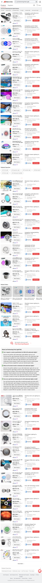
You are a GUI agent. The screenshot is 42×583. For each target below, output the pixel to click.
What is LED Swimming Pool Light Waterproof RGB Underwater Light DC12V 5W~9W (17, 299)
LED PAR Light (33, 173)
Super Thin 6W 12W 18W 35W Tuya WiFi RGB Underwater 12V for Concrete (18, 194)
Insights (21, 576)
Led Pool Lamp (25, 571)
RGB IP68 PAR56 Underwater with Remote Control (17, 116)
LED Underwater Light (34, 170)
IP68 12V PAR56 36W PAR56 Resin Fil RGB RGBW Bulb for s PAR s (18, 512)
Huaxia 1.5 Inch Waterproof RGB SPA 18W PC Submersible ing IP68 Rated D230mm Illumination (18, 303)
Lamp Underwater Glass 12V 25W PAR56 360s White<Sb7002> (18, 78)
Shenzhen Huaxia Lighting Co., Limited (32, 52)
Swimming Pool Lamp (6, 571)
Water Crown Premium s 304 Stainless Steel (18, 409)
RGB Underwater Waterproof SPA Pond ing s (18, 499)
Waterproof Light (8, 10)
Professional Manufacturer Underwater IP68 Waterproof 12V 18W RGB (18, 233)
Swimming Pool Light (35, 10)
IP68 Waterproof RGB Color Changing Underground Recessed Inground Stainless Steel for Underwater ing (17, 447)
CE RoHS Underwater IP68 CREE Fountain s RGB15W (18, 271)
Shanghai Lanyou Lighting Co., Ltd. (32, 499)
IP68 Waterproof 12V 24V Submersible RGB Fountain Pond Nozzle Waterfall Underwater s (18, 220)
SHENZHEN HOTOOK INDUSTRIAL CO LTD (30, 246)
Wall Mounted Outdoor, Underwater (18, 142)
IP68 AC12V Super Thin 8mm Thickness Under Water (17, 52)
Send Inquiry (17, 20)
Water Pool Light (12, 173)
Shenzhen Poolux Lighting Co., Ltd (32, 181)
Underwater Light (27, 10)
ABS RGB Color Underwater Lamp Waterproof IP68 (17, 316)
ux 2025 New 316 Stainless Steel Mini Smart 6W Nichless (18, 207)
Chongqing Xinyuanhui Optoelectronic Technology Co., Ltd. (32, 221)
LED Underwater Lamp (14, 170)
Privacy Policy (24, 578)
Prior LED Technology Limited (32, 485)
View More (20, 563)
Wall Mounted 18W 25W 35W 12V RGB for (18, 90)
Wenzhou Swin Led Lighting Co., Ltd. (32, 396)
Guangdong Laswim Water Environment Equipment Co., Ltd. (31, 27)
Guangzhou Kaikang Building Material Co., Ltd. (32, 103)
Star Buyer (32, 574)
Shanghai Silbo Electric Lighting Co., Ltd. (32, 78)
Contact (30, 578)
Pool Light (21, 10)
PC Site (37, 574)
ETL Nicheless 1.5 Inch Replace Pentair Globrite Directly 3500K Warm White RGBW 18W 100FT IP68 (18, 13)
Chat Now (29, 20)
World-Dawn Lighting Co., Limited (31, 435)
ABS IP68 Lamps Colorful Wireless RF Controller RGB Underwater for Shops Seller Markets (18, 550)
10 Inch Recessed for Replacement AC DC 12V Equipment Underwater (18, 258)
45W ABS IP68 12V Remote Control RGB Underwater (17, 129)
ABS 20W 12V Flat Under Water (18, 524)
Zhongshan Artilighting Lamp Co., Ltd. (32, 422)
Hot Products (6, 574)
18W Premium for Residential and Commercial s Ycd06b (18, 396)
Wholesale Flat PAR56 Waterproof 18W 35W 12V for (18, 65)
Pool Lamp (31, 571)
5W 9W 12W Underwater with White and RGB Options (18, 39)
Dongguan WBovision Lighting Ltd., (32, 271)
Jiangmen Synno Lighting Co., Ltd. (32, 316)
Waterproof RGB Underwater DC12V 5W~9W (18, 26)
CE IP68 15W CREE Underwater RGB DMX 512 (17, 460)
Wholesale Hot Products (24, 574)
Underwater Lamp (16, 571)
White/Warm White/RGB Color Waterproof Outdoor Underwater (18, 155)
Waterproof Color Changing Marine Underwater (18, 435)
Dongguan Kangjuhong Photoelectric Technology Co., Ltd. (32, 330)
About (11, 578)
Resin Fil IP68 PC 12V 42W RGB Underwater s (18, 181)
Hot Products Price (14, 574)
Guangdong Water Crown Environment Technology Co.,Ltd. (31, 410)
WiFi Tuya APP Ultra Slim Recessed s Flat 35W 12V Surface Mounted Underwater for (18, 473)
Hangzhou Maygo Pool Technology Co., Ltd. (30, 525)
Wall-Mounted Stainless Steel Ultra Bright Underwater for (18, 103)
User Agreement (17, 578)
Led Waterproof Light (15, 10)
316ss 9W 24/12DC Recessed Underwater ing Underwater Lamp (18, 537)
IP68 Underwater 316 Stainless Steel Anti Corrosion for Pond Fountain (18, 486)
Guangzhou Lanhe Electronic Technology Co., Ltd (32, 13)
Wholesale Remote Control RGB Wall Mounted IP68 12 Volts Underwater (17, 245)
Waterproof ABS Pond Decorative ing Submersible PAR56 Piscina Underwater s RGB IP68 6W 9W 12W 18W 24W (18, 422)
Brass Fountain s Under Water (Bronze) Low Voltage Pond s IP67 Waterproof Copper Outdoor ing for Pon (18, 329)
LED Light (2, 10)
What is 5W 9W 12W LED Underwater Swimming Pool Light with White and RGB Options (29, 299)
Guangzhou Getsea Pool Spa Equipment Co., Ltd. (32, 142)
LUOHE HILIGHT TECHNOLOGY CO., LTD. (32, 512)
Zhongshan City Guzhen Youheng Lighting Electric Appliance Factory (31, 130)
